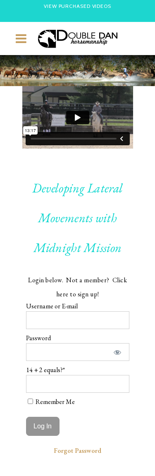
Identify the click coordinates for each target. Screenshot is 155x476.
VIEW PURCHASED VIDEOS (77, 6)
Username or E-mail (52, 306)
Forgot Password (77, 450)
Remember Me (54, 401)
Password (38, 338)
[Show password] (117, 352)
